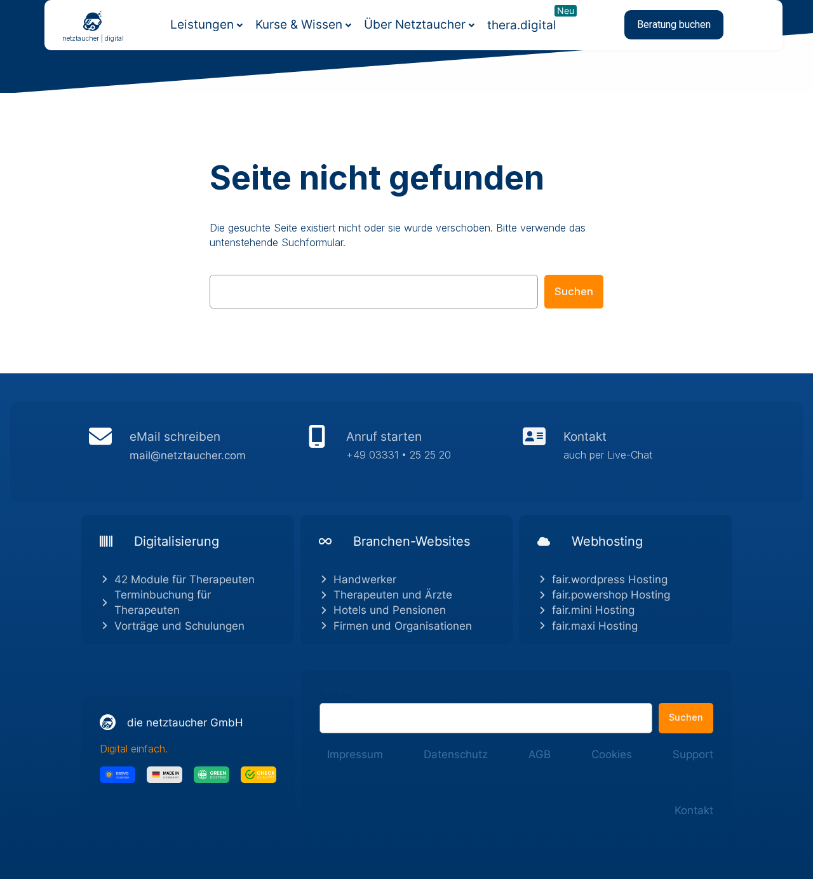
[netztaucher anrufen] (406, 451)
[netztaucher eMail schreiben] (189, 451)
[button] (673, 24)
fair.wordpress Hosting (610, 579)
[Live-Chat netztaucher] (623, 451)
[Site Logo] (92, 20)
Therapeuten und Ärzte (392, 594)
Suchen (573, 291)
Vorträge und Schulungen (179, 625)
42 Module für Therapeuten (184, 579)
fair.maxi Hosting (595, 625)
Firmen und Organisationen (402, 625)
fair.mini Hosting (593, 610)
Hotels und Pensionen (389, 610)
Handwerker (364, 579)
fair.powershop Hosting (611, 594)
